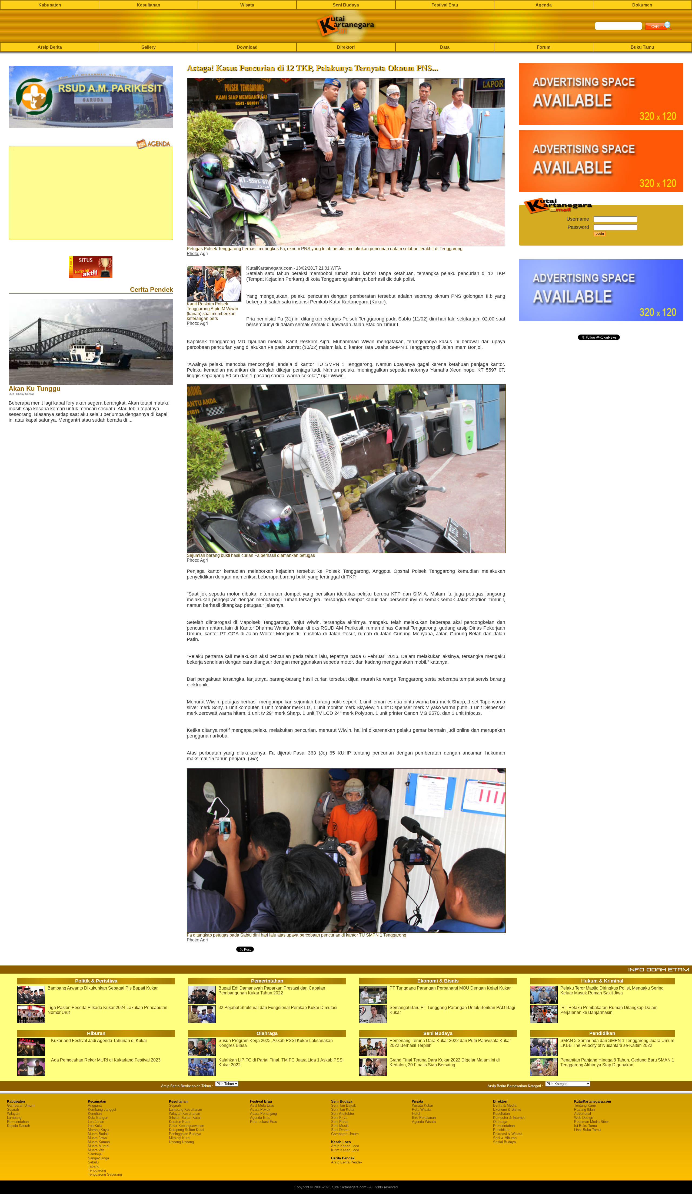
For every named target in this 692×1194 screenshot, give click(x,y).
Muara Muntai (98, 1146)
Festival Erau (444, 5)
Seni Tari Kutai (342, 1109)
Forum (543, 47)
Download (247, 47)
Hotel (416, 1114)
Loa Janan (96, 1122)
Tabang (93, 1166)
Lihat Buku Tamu (587, 1130)
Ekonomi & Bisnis (507, 1109)
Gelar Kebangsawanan (186, 1126)
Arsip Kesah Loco (345, 1146)
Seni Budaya (346, 5)
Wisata (247, 5)
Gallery (148, 47)
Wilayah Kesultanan (184, 1114)
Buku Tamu (642, 47)
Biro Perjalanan (424, 1118)
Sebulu (93, 1162)
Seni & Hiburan (505, 1138)
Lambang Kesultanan (185, 1109)
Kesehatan (501, 1114)
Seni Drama (340, 1130)
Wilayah (13, 1114)
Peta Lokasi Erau (263, 1122)
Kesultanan (148, 5)
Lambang (14, 1118)
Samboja (95, 1154)
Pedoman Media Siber (591, 1122)
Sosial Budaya (504, 1142)
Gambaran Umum (21, 1105)
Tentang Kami (585, 1105)
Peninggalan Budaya (185, 1134)
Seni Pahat (339, 1122)
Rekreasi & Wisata (507, 1134)
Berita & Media (504, 1105)
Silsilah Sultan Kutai (185, 1118)
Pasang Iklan (584, 1109)
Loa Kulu (95, 1126)
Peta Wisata (421, 1109)
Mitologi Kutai (179, 1138)
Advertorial (582, 1114)
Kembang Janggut (102, 1109)
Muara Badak (98, 1134)
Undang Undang (181, 1142)
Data (445, 47)
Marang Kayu (98, 1130)
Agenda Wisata (424, 1122)
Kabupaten (49, 5)
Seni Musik (340, 1126)
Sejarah (13, 1109)
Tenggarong (97, 1170)
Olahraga (500, 1122)
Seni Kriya (339, 1118)
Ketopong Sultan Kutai (186, 1130)
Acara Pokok (260, 1109)
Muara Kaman (99, 1142)
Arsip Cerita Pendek (346, 1162)
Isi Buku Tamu (585, 1126)
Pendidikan (501, 1130)
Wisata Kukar (422, 1105)
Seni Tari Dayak (343, 1105)
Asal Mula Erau (262, 1105)
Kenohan (95, 1114)
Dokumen (642, 5)
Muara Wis (96, 1150)
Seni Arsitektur (342, 1114)
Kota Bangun (98, 1118)
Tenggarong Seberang (105, 1174)
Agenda (543, 5)
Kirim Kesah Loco (345, 1150)
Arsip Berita (50, 47)
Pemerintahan (18, 1122)
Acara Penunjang (263, 1114)
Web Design (583, 1118)
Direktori (346, 47)
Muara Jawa (97, 1138)
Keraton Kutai (179, 1122)
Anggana (95, 1105)
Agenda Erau (260, 1118)
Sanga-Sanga (98, 1158)
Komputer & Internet (509, 1118)
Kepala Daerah (18, 1126)
